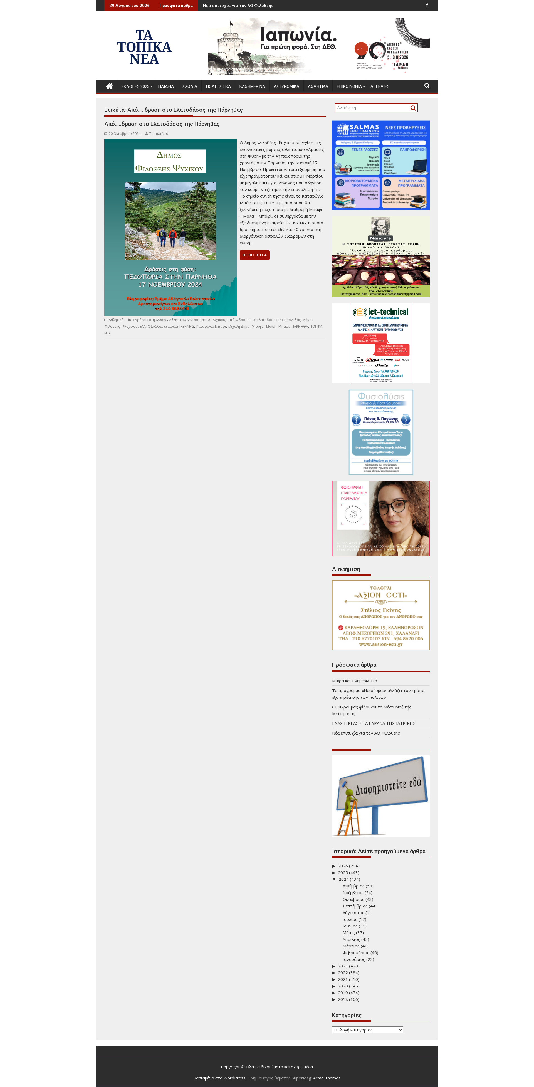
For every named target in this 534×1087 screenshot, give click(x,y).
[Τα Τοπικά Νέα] (109, 85)
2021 (343, 979)
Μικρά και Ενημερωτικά (283, 5)
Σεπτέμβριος (355, 906)
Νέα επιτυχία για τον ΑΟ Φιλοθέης (366, 733)
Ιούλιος (350, 919)
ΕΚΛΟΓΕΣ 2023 (135, 86)
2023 (343, 966)
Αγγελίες (379, 86)
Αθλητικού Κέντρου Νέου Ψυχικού (197, 319)
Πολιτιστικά (218, 86)
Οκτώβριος (353, 899)
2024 (344, 879)
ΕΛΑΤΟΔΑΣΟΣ (151, 326)
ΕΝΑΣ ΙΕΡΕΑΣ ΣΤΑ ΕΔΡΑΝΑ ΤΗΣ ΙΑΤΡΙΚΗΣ (374, 723)
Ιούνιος (350, 926)
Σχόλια (189, 86)
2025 (343, 872)
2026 (343, 866)
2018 (343, 999)
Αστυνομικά (286, 86)
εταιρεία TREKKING (179, 326)
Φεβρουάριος (356, 952)
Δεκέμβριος (354, 886)
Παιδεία (166, 86)
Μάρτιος (351, 946)
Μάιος (349, 932)
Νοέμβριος (353, 892)
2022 (343, 972)
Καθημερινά (252, 86)
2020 (343, 986)
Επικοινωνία (349, 86)
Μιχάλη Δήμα (238, 326)
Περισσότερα (255, 255)
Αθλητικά (318, 86)
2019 (343, 992)
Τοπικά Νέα (158, 133)
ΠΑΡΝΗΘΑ (300, 326)
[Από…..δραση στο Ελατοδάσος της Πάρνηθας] (170, 142)
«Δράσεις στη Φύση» (150, 319)
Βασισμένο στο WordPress (219, 1078)
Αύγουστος (353, 912)
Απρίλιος (351, 939)
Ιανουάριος (354, 959)
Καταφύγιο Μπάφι (211, 326)
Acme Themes (327, 1078)
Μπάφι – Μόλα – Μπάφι (271, 326)
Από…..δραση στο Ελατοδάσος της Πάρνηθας (162, 124)
